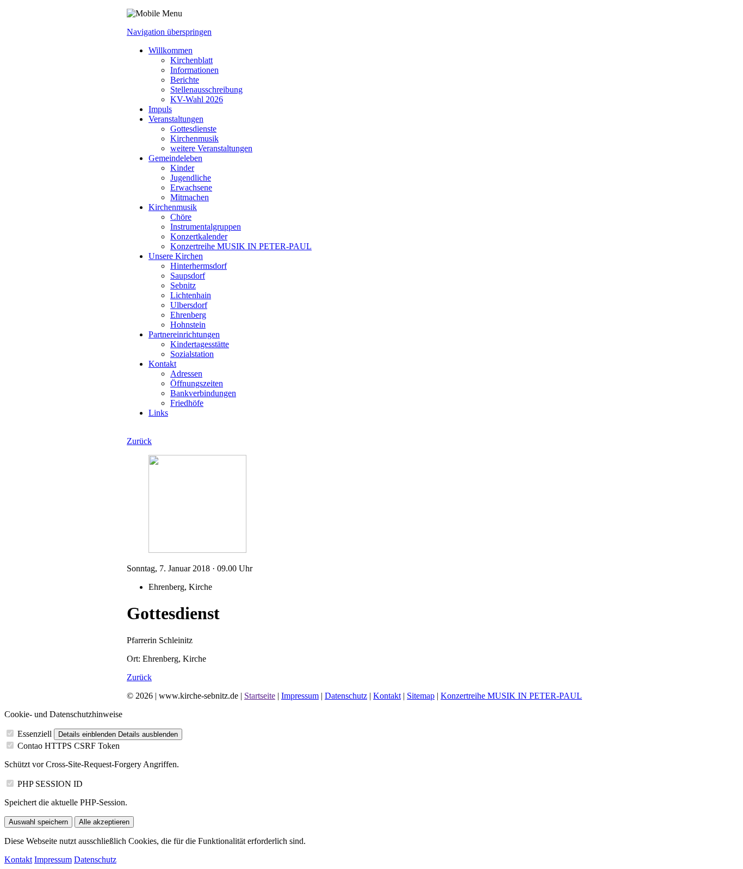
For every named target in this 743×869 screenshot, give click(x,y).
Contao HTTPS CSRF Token (68, 745)
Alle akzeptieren (104, 822)
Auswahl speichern (38, 822)
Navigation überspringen (169, 31)
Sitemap (421, 695)
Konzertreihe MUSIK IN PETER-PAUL (511, 695)
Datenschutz (346, 695)
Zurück (139, 441)
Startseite (259, 695)
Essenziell (34, 733)
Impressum (300, 695)
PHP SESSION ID (50, 783)
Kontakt (387, 695)
